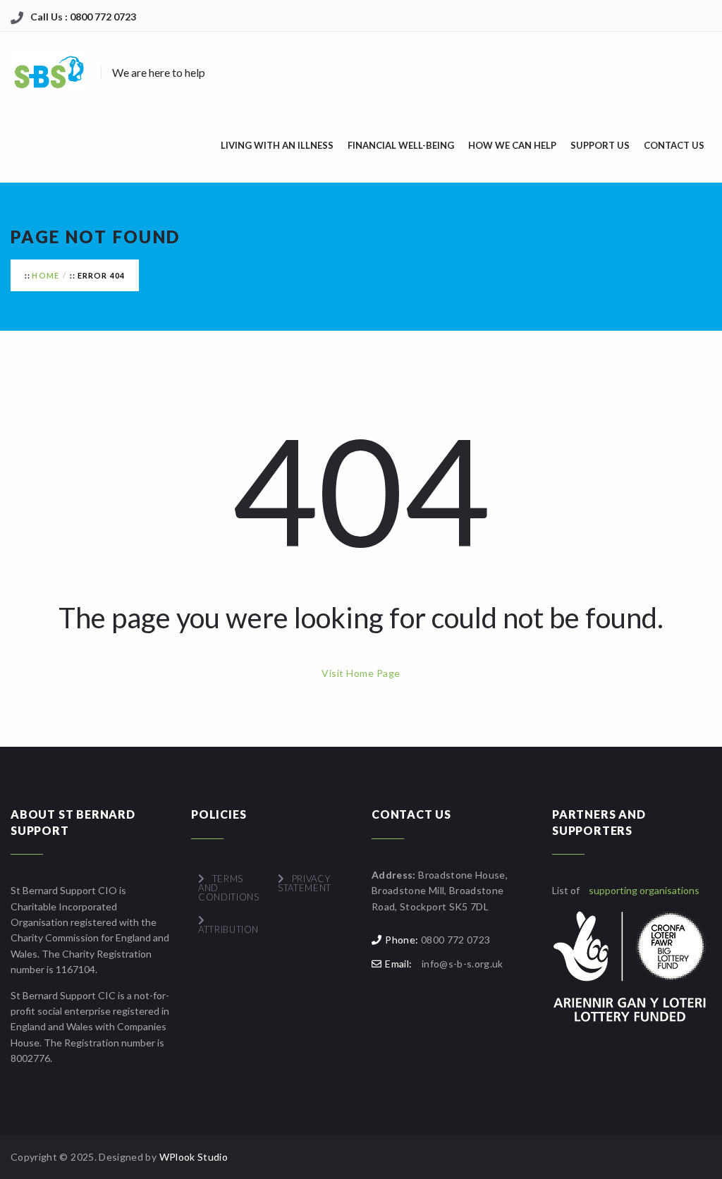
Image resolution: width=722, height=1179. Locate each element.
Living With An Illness (277, 145)
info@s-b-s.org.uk (462, 964)
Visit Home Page (361, 673)
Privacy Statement (304, 883)
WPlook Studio (193, 1157)
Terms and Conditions (228, 888)
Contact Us (674, 145)
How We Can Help (512, 145)
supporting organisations (644, 890)
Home (45, 275)
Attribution (228, 929)
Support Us (600, 145)
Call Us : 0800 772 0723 (83, 17)
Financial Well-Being (401, 145)
